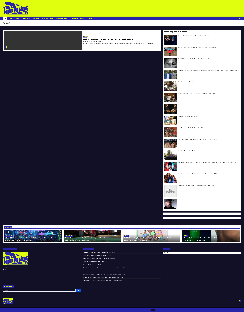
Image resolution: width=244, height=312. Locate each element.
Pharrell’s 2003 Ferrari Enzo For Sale (187, 150)
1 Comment (100, 41)
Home (10, 18)
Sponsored (9, 235)
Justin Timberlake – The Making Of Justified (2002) (190, 127)
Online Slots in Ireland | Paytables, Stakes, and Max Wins (86, 238)
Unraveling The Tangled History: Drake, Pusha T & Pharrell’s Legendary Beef (197, 47)
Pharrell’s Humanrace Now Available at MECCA (201, 238)
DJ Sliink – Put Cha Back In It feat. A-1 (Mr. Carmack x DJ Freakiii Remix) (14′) (108, 39)
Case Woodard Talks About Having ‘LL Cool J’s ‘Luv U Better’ (193, 200)
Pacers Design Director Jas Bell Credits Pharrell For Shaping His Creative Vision (103, 271)
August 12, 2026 (70, 240)
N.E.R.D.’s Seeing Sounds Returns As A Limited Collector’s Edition (148, 238)
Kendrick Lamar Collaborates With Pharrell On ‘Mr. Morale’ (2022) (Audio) (196, 93)
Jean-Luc (19, 240)
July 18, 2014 (87, 41)
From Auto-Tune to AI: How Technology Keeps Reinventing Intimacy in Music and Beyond (105, 268)
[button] (239, 18)
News (17, 18)
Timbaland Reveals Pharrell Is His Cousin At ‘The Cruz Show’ (193, 35)
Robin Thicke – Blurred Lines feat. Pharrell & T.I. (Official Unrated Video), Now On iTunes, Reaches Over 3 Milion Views (207, 162)
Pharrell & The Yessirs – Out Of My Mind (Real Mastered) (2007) (194, 58)
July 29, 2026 (188, 240)
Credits (4, 269)
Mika (94, 41)
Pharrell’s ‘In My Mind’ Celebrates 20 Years (94, 264)
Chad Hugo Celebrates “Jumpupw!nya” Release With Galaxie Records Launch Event (104, 274)
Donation (89, 18)
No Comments (27, 240)
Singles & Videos (47, 18)
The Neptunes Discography (30, 18)
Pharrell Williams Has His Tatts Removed (188, 81)
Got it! (153, 310)
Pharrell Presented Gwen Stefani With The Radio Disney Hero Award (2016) (197, 185)
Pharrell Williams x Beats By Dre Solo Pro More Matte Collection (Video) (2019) (197, 173)
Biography (180, 104)
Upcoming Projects (61, 18)
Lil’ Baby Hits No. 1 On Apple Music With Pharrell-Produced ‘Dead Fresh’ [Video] (103, 277)
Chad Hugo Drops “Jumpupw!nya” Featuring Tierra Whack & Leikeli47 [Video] (102, 280)
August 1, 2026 (129, 240)
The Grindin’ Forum (77, 18)
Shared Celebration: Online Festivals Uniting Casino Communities (29, 238)
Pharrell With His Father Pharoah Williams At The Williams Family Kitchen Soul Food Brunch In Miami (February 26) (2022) (208, 70)
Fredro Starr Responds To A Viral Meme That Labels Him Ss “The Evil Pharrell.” (198, 139)
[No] (242, 310)
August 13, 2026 (11, 240)
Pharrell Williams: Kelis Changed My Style (188, 116)
